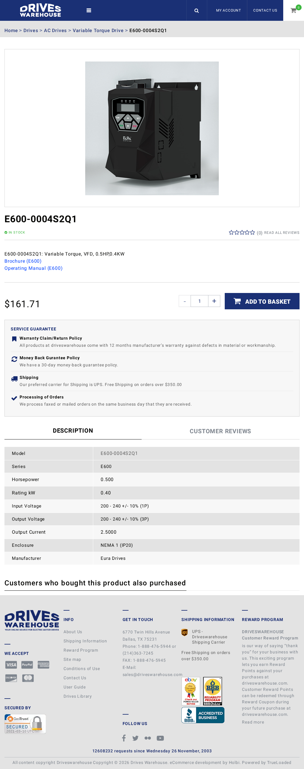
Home (11, 30)
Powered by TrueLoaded (267, 762)
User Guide (75, 687)
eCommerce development (195, 762)
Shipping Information (85, 641)
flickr (148, 738)
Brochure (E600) (23, 261)
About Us (73, 631)
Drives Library (78, 696)
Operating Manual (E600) (33, 268)
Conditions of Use (82, 668)
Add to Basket (267, 301)
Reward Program (81, 650)
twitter (136, 738)
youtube (161, 738)
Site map (72, 659)
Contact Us (265, 10)
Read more (253, 722)
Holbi (234, 762)
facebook (125, 738)
